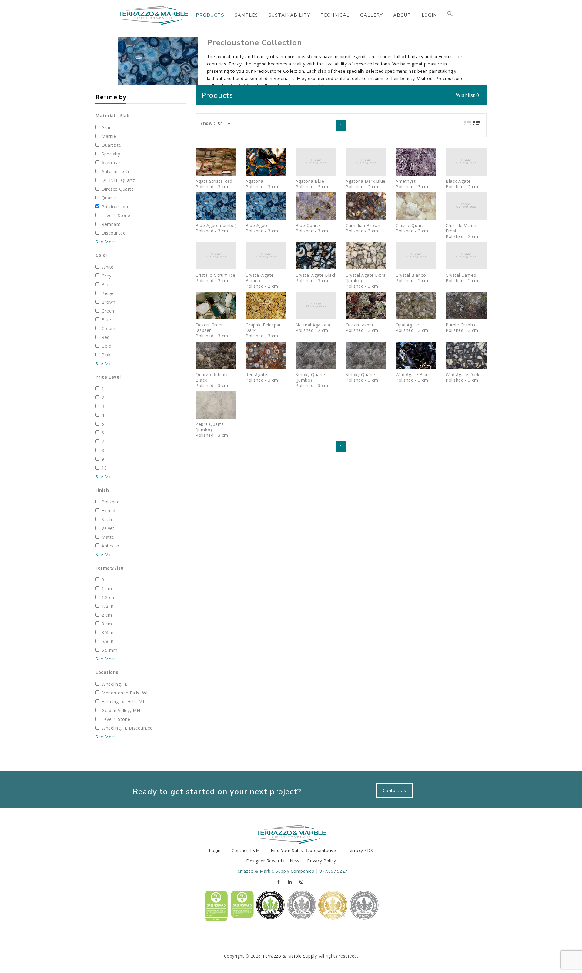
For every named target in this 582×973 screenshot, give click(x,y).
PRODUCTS (210, 15)
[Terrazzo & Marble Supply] (153, 15)
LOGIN (429, 15)
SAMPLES (246, 15)
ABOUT (402, 15)
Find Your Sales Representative (303, 850)
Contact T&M (246, 850)
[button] (450, 15)
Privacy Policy (321, 861)
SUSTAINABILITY (289, 15)
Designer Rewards (265, 861)
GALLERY (371, 15)
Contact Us (394, 790)
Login (215, 850)
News (296, 861)
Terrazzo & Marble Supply (289, 956)
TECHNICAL (335, 15)
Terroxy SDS (360, 850)
